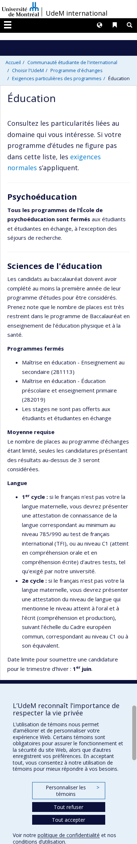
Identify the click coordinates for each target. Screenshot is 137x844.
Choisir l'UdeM (28, 70)
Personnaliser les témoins (72, 790)
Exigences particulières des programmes (57, 78)
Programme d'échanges (76, 70)
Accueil (13, 62)
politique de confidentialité (69, 835)
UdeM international (76, 13)
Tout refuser (68, 807)
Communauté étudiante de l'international (72, 62)
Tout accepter (68, 819)
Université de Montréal (20, 9)
